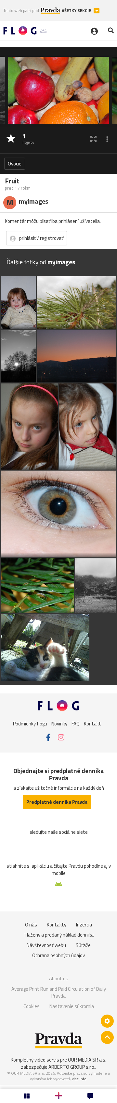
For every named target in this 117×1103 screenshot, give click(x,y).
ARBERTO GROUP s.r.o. (71, 1067)
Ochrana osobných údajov (58, 955)
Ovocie (14, 163)
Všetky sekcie (77, 11)
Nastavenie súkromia (71, 1006)
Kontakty (56, 924)
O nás (31, 924)
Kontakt (92, 723)
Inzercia (84, 924)
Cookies (31, 1006)
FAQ (76, 723)
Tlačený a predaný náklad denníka (59, 934)
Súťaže (83, 945)
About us (58, 978)
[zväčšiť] (93, 139)
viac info (79, 1079)
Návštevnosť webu (46, 945)
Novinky (59, 723)
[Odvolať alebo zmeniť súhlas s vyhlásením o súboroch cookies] (107, 1021)
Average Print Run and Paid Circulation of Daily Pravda (58, 993)
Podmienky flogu (30, 723)
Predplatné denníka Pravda (56, 802)
